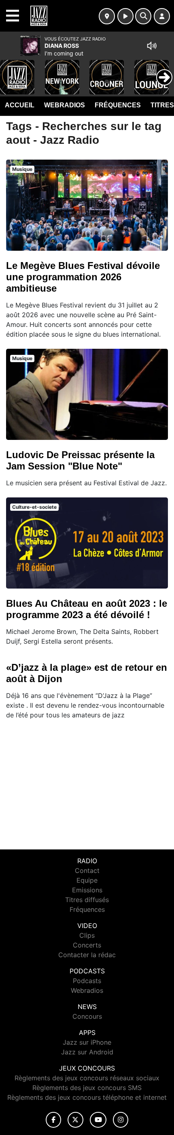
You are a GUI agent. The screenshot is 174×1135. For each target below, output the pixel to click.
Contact (87, 870)
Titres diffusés (87, 900)
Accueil (19, 105)
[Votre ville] (107, 16)
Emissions (87, 890)
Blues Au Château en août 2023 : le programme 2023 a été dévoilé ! (86, 609)
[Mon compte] (162, 16)
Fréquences (118, 105)
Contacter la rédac (87, 955)
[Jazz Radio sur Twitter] (75, 1120)
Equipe (87, 880)
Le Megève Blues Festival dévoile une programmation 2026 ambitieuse (83, 277)
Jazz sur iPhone (87, 1042)
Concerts (87, 945)
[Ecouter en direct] (125, 16)
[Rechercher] (143, 16)
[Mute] (152, 46)
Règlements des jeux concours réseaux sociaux (87, 1078)
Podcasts (87, 981)
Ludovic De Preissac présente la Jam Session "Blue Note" (80, 460)
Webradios (64, 105)
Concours (87, 1016)
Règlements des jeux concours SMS (87, 1088)
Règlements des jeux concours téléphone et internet (87, 1097)
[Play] (10, 71)
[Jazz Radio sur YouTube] (98, 1120)
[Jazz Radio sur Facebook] (53, 1120)
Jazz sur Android (87, 1052)
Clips (87, 935)
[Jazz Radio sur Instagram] (120, 1120)
